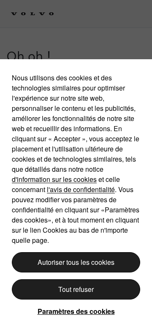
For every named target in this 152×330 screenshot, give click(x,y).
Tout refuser (76, 289)
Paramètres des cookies (76, 311)
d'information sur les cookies (54, 179)
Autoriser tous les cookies (76, 262)
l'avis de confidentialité (81, 189)
